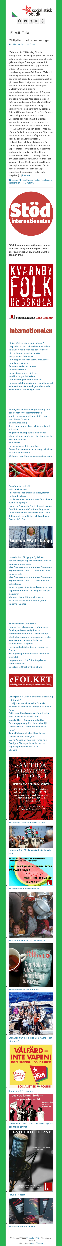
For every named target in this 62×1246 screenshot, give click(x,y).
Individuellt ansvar (18, 489)
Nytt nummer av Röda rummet (24, 989)
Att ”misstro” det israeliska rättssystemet (29, 492)
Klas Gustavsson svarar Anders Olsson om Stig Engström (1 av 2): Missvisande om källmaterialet (30, 580)
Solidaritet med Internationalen (24, 888)
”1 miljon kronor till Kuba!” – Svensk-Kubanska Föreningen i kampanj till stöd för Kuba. (30, 706)
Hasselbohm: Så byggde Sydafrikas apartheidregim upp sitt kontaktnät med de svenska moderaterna (30, 560)
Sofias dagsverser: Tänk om (23, 373)
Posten (37, 180)
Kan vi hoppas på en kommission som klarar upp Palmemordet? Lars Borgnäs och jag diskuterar (31, 590)
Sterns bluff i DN (17, 519)
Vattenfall (30, 183)
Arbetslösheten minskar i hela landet (27, 733)
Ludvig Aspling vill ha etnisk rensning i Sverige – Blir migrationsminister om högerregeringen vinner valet (28, 743)
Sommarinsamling (18, 422)
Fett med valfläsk (17, 496)
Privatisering (46, 180)
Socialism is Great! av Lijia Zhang (25, 667)
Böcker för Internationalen (22, 1226)
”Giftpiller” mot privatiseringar (29, 40)
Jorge (32, 44)
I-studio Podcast (17, 1194)
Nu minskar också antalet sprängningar (28, 627)
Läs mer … (27, 175)
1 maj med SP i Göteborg (21, 1091)
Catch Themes (37, 1243)
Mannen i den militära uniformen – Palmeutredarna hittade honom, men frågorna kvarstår (27, 600)
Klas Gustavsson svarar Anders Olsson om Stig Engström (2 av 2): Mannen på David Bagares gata (30, 570)
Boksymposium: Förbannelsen (24, 446)
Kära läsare (14, 442)
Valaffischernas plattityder (21, 736)
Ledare (15, 180)
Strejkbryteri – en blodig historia (25, 389)
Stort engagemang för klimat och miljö (28, 723)
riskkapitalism (15, 183)
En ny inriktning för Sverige (22, 623)
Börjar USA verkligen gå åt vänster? (27, 343)
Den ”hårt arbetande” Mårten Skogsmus (29, 509)
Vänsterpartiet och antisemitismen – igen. (29, 512)
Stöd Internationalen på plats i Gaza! (27, 940)
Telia (23, 183)
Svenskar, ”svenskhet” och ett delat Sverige (30, 506)
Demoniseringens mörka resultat (25, 379)
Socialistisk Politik (33, 1238)
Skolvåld (13, 750)
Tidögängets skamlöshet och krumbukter (29, 516)
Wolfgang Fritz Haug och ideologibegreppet (30, 456)
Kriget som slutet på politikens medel (27, 432)
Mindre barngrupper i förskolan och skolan (30, 637)
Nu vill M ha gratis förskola (22, 376)
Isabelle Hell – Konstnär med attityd (26, 720)
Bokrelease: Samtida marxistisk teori (27, 822)
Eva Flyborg (28, 180)
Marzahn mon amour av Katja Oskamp (28, 633)
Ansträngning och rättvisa (21, 486)
